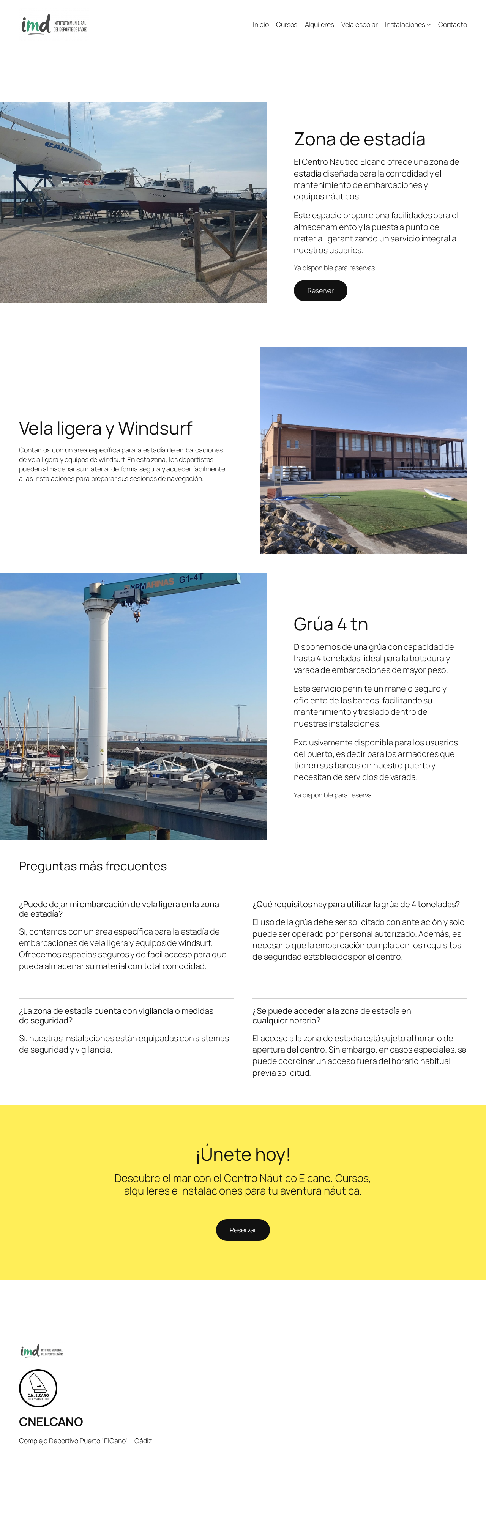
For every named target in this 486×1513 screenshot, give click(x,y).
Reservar (321, 290)
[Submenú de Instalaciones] (429, 24)
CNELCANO (51, 1421)
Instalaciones (405, 24)
